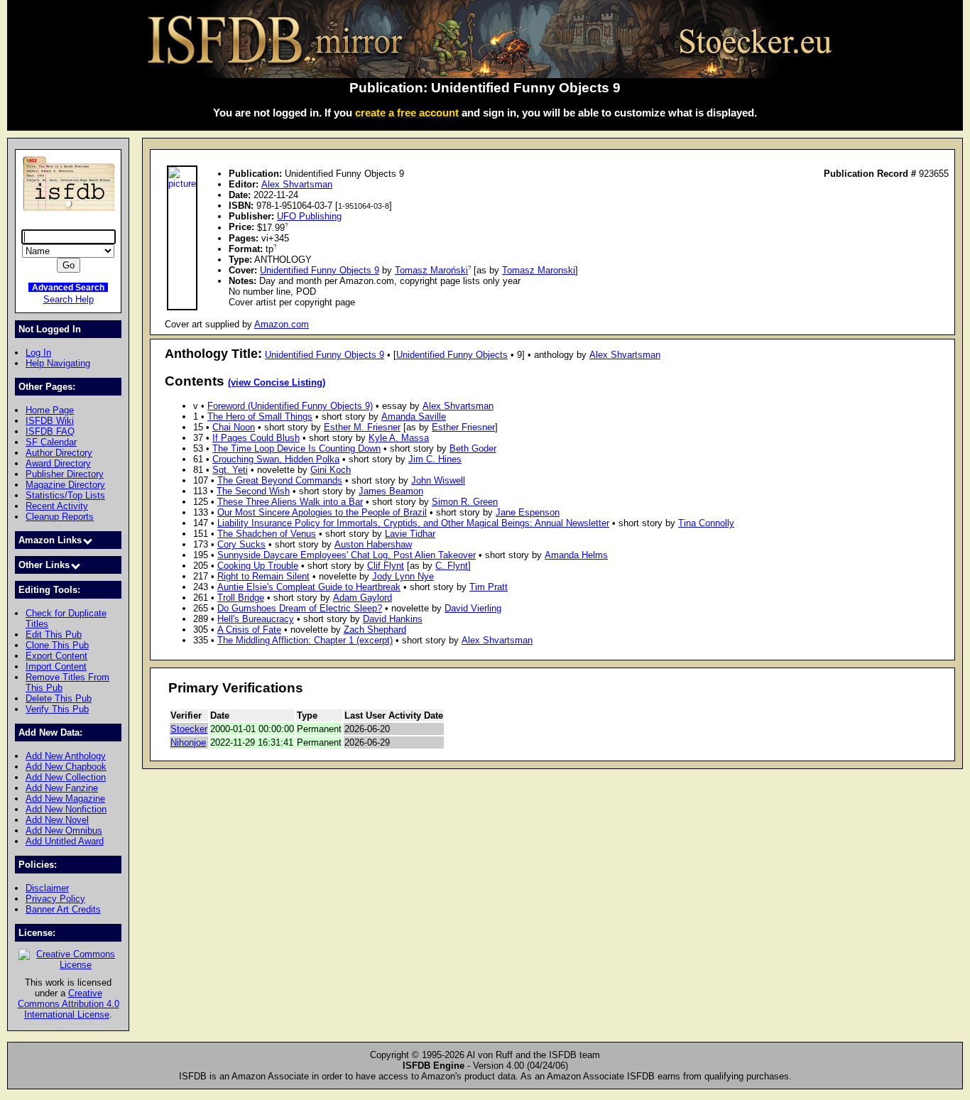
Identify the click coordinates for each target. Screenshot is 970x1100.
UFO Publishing (309, 216)
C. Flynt (451, 565)
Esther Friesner (463, 427)
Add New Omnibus (64, 830)
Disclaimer (47, 888)
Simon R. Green (465, 501)
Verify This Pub (57, 709)
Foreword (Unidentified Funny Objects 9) (290, 406)
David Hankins (393, 619)
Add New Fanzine (62, 788)
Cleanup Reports (60, 516)
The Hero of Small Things (259, 416)
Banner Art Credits (63, 909)
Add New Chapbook (66, 766)
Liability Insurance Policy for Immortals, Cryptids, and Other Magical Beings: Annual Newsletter (413, 523)
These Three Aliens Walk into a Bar (290, 501)
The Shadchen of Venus (266, 533)
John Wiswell (438, 480)
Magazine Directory (65, 484)
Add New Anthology (66, 756)
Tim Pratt (488, 587)
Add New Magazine (65, 798)
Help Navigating (58, 363)
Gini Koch (330, 469)
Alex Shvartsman (296, 184)
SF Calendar (51, 442)
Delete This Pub (59, 698)
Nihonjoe (188, 742)
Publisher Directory (65, 474)
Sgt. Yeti (230, 469)
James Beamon (391, 491)
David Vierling (473, 608)
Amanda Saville (413, 416)
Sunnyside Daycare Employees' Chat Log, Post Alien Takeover (346, 555)
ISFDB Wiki (50, 420)
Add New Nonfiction (66, 809)
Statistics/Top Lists (65, 495)
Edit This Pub (54, 634)
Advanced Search (68, 287)
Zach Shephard (375, 629)
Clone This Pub (57, 645)
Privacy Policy (55, 898)
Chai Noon (233, 427)
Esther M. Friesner (362, 427)
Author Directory (59, 452)
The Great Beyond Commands (279, 480)
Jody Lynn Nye (403, 576)
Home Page (50, 410)
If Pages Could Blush (256, 437)
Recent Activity (57, 506)
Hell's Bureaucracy (255, 619)
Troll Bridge (240, 597)
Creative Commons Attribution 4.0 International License (68, 1004)
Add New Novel (57, 820)
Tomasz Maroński (431, 270)
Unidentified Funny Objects (452, 354)
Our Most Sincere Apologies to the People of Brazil (322, 512)
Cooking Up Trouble (257, 565)
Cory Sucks (241, 544)
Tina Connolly (706, 523)
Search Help (68, 299)
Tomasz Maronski (538, 270)
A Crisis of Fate (249, 629)
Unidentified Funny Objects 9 (319, 270)
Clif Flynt (385, 565)
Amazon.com (281, 324)
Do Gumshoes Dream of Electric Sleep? (299, 608)
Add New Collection (66, 777)
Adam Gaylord (362, 597)
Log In (38, 352)
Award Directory (58, 463)
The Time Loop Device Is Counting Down (296, 448)
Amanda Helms (576, 555)
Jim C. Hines (435, 459)
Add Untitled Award (65, 841)
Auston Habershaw (373, 544)
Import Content (56, 666)
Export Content (56, 655)
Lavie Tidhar (410, 533)
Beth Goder (472, 448)
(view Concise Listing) (276, 383)
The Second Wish (253, 491)
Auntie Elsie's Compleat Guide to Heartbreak (308, 587)
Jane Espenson (528, 512)
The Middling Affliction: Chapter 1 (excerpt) (305, 640)
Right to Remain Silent (263, 576)
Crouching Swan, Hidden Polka (275, 459)
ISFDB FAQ (50, 431)
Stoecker (188, 729)
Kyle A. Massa (399, 437)
